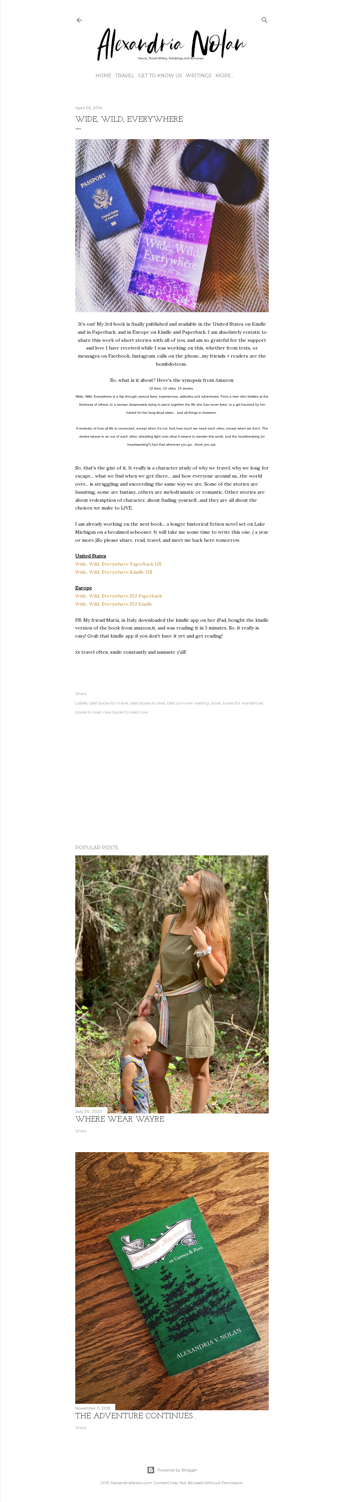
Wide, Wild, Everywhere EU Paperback (118, 596)
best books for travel (108, 702)
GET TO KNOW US (160, 76)
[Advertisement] (172, 781)
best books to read (147, 702)
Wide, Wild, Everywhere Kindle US (113, 572)
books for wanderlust (243, 702)
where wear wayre (119, 1119)
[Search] (265, 18)
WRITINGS (199, 76)
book (216, 702)
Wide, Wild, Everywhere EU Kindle (114, 604)
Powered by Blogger (177, 1469)
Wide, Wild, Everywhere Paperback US (118, 564)
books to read (88, 712)
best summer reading (188, 702)
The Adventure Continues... (135, 1416)
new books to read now (125, 712)
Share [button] (80, 693)
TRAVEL (124, 76)
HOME (103, 76)
